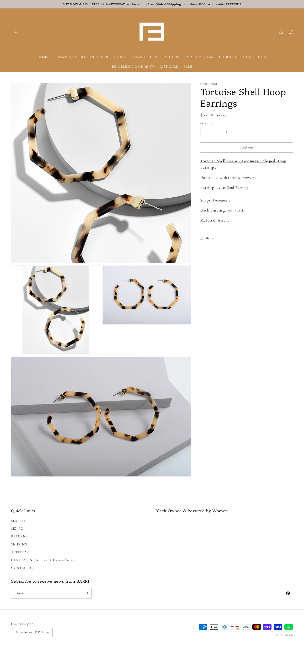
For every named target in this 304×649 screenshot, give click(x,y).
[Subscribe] (86, 593)
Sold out (246, 147)
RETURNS (19, 536)
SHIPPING (19, 544)
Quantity (206, 123)
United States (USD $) (29, 632)
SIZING (17, 529)
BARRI (289, 635)
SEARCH (18, 521)
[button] (16, 32)
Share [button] (209, 238)
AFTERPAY (20, 552)
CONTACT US (22, 568)
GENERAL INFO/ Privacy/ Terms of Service (43, 560)
